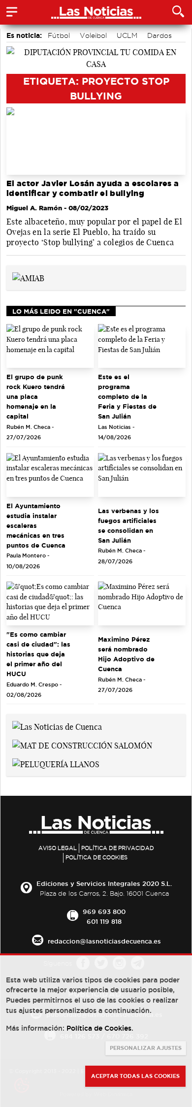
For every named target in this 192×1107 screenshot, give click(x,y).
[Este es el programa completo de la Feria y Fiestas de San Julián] (142, 346)
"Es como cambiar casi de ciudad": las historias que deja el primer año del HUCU (38, 654)
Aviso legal (57, 848)
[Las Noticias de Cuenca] (57, 726)
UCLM (127, 35)
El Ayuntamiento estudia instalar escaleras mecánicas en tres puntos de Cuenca (35, 525)
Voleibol (93, 35)
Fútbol (59, 35)
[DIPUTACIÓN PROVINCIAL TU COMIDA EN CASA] (96, 57)
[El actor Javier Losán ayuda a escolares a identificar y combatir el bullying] (96, 141)
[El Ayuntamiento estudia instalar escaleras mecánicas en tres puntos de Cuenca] (50, 475)
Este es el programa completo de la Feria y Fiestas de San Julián (127, 396)
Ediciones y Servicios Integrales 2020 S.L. (104, 883)
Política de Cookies (96, 857)
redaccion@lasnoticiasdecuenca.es (104, 941)
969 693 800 (104, 911)
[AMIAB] (28, 277)
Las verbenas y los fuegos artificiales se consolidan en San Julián (128, 525)
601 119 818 (104, 921)
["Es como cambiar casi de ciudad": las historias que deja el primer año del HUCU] (50, 603)
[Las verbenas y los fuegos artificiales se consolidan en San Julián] (142, 475)
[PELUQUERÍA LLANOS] (55, 763)
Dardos (159, 35)
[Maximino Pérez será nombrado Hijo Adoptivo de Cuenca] (142, 603)
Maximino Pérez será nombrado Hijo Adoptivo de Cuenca (126, 654)
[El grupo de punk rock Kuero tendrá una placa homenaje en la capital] (50, 346)
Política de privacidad (117, 848)
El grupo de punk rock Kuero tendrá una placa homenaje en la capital (35, 396)
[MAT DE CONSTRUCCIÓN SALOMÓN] (82, 744)
